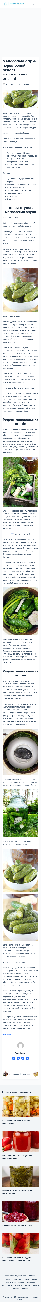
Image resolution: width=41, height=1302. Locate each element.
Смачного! (7, 1034)
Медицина (31, 1282)
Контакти (32, 1276)
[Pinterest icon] (27, 1058)
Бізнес (34, 1279)
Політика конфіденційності (15, 1276)
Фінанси (16, 1288)
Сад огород (11, 1282)
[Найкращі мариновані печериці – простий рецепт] (20, 1106)
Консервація (24, 84)
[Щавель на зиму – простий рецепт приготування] (20, 1176)
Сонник (25, 1288)
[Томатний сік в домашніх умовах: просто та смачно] (20, 1141)
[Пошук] (34, 4)
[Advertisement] (20, 29)
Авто (27, 1279)
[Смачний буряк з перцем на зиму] (20, 1211)
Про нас (7, 1279)
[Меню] (38, 4)
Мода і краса (7, 1285)
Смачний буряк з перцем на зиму (17, 1225)
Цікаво (21, 1282)
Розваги (18, 1285)
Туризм (36, 1285)
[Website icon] (18, 1058)
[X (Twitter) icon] (22, 1058)
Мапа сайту (17, 1279)
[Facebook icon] (13, 1058)
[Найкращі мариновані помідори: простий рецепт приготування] (20, 1243)
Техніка (27, 1285)
